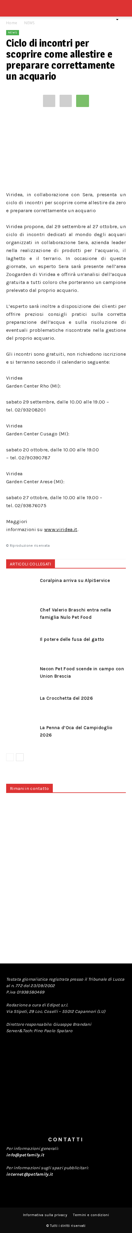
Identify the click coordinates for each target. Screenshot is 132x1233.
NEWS (29, 22)
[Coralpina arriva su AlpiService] (21, 587)
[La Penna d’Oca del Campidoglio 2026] (21, 734)
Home (11, 22)
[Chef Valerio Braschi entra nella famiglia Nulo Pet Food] (21, 616)
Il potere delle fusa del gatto (72, 639)
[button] (123, 11)
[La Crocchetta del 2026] (21, 705)
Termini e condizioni (91, 1215)
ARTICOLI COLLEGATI (30, 564)
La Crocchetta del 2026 (66, 698)
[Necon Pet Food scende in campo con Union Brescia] (21, 675)
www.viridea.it (60, 529)
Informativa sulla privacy (45, 1215)
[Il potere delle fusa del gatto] (21, 646)
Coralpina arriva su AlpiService (75, 580)
